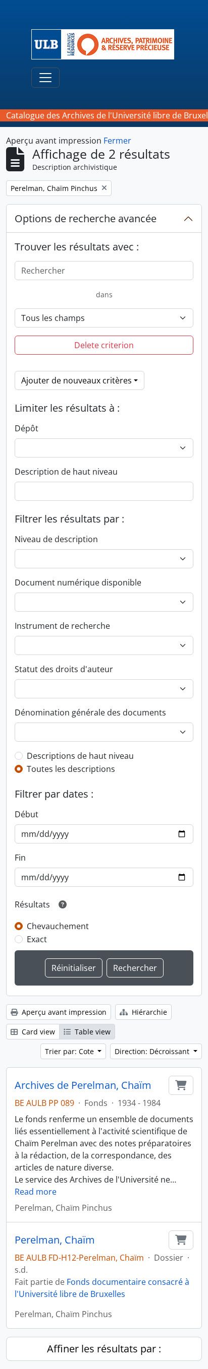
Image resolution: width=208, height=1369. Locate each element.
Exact (37, 939)
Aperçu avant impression (63, 1012)
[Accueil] (106, 44)
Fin (20, 857)
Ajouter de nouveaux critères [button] (76, 380)
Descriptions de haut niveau (80, 755)
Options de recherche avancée (86, 218)
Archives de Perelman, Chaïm (83, 1085)
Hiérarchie (148, 1012)
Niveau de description (56, 539)
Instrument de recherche (62, 625)
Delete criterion (104, 345)
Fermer (117, 140)
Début (26, 814)
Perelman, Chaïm (55, 1240)
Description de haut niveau (66, 471)
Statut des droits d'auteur (64, 669)
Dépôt (26, 428)
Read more (36, 1191)
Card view (37, 1031)
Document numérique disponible (78, 582)
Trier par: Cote (70, 1051)
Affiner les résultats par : (104, 1348)
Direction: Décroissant (153, 1051)
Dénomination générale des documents (90, 712)
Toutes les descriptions (71, 768)
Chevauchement (58, 926)
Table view (92, 1031)
